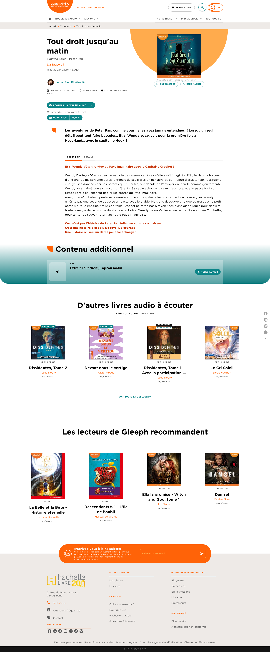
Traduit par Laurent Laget (63, 69)
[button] (181, 7)
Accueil (52, 26)
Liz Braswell (55, 64)
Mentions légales (126, 642)
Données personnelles (68, 642)
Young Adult (66, 26)
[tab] (50, 18)
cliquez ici (94, 559)
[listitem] (49, 631)
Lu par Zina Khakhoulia (70, 82)
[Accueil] (60, 7)
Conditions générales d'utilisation (161, 642)
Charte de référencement (200, 642)
